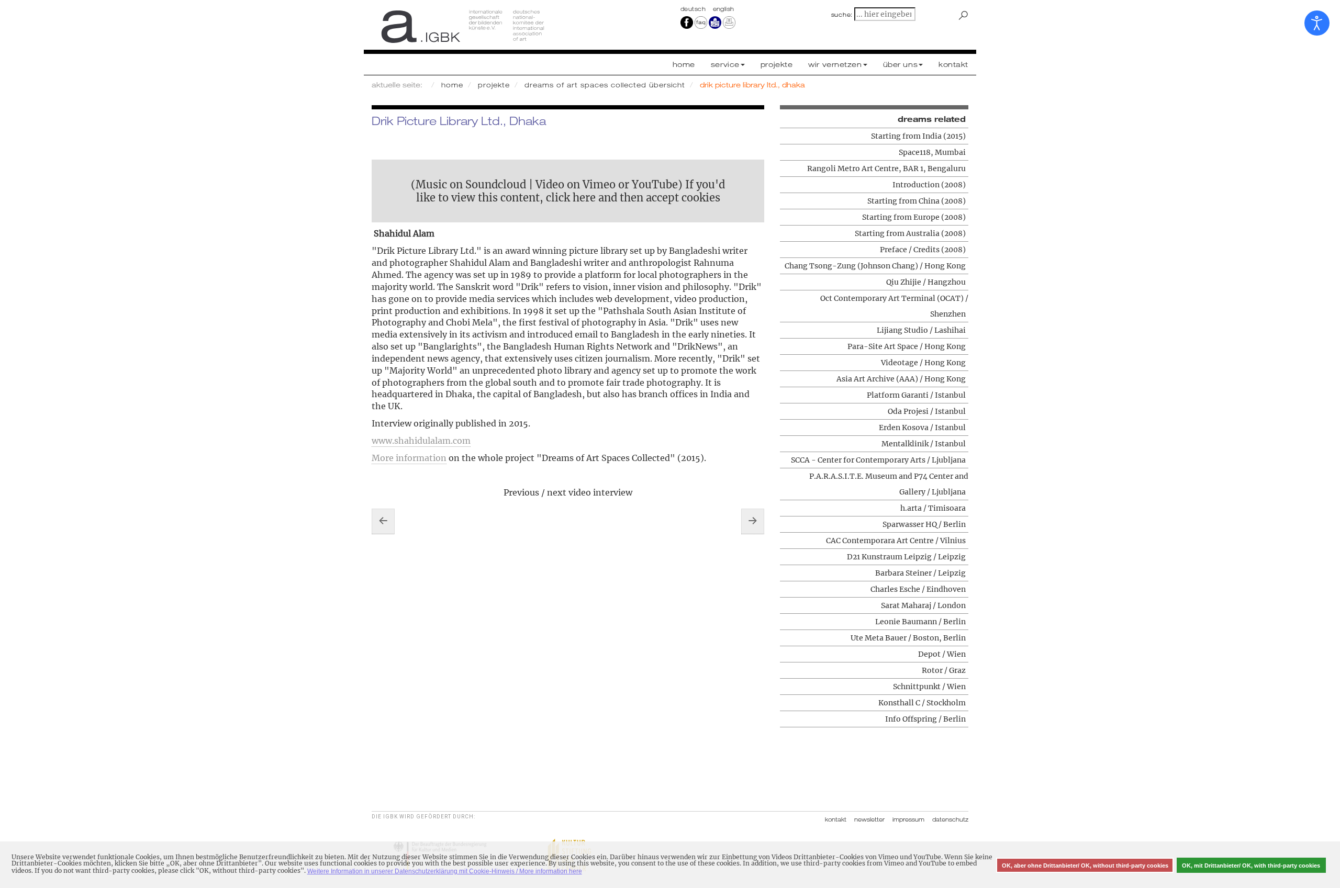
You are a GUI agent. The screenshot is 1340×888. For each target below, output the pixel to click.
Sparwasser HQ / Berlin (924, 524)
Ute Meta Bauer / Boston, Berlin (908, 638)
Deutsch (694, 9)
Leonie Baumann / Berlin (920, 621)
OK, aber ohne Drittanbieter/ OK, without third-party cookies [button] (1085, 865)
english (723, 9)
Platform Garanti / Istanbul (916, 395)
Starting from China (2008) (916, 201)
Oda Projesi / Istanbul (927, 411)
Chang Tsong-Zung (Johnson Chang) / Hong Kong (875, 266)
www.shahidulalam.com (421, 440)
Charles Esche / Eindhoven (918, 589)
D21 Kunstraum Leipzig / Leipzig (906, 556)
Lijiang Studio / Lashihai (921, 330)
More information (409, 458)
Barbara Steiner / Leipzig (920, 573)
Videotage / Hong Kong (923, 362)
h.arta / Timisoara (933, 508)
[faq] (701, 22)
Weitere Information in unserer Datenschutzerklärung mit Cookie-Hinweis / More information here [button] (444, 871)
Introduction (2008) (929, 184)
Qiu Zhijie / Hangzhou (926, 282)
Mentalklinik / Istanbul (923, 443)
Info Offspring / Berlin (925, 719)
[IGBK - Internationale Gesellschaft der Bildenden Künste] (517, 26)
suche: (842, 14)
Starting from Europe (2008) (914, 217)
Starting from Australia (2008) (910, 233)
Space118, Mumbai (932, 152)
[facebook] (686, 22)
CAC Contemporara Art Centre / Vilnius (896, 540)
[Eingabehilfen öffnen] (1317, 23)
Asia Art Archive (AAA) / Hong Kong (901, 379)
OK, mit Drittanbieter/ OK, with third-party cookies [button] (1251, 865)
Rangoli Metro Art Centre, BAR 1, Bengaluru (886, 168)
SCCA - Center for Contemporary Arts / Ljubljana (878, 460)
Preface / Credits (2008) (923, 249)
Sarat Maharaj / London (923, 605)
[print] (729, 22)
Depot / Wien (942, 654)
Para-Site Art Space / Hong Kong (906, 346)
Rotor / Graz (944, 670)
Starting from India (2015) (918, 136)
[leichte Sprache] (715, 22)
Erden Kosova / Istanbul (922, 427)
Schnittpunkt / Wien (929, 686)
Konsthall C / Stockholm (922, 702)
